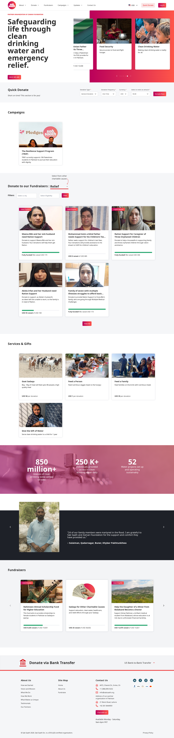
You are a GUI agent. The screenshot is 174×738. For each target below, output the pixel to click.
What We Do (25, 692)
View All (87, 324)
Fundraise (62, 692)
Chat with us (102, 712)
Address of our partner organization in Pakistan (105, 697)
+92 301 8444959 (106, 706)
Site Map (63, 680)
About (21, 5)
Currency (123, 90)
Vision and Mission (28, 689)
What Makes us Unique (29, 700)
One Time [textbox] (106, 94)
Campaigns (62, 5)
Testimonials (25, 703)
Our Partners (26, 707)
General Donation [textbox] (87, 94)
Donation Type (85, 90)
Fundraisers (48, 5)
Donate (34, 5)
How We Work (26, 696)
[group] (41, 605)
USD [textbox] (122, 94)
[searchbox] (24, 195)
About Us (26, 680)
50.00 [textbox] (134, 94)
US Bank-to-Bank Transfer (137, 662)
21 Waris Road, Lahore (108, 702)
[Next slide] (130, 76)
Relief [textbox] (54, 186)
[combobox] (133, 5)
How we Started (27, 685)
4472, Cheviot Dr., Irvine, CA (110, 685)
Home (60, 685)
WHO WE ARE (14, 77)
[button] (120, 76)
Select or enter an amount (140, 90)
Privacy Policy (148, 733)
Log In (162, 5)
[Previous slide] (10, 527)
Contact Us (91, 5)
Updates (77, 5)
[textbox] (132, 5)
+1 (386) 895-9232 (106, 689)
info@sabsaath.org (107, 692)
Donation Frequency (108, 90)
